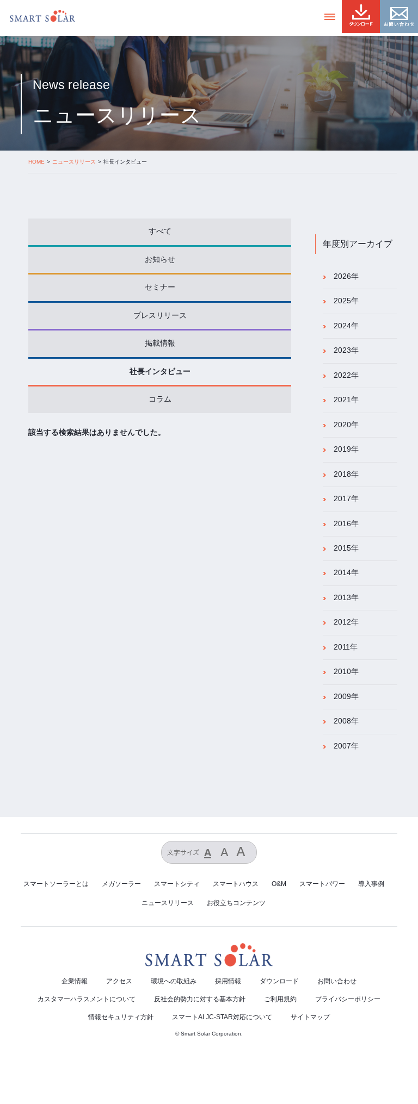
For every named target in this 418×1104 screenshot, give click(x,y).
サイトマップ (310, 1017)
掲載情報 (160, 343)
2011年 (346, 647)
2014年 (346, 573)
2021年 (346, 400)
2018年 (346, 474)
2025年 (346, 301)
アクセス (119, 981)
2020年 (346, 425)
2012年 (346, 622)
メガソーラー (121, 884)
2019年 (346, 449)
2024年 (346, 326)
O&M (279, 884)
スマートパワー (322, 884)
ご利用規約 (280, 999)
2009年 (346, 697)
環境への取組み (173, 981)
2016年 (346, 524)
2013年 (346, 598)
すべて (160, 231)
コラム (160, 399)
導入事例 (371, 884)
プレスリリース (160, 315)
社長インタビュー (160, 371)
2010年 (346, 672)
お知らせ (160, 259)
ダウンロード (279, 981)
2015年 (346, 548)
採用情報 (228, 981)
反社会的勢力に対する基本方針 (199, 999)
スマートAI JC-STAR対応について (222, 1017)
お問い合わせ (336, 981)
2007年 (346, 746)
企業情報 (75, 981)
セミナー (160, 287)
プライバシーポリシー (347, 999)
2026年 (346, 276)
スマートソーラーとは (56, 884)
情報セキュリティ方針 (120, 1017)
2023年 (346, 350)
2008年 (346, 721)
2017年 (346, 499)
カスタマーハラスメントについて (87, 999)
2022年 (346, 375)
